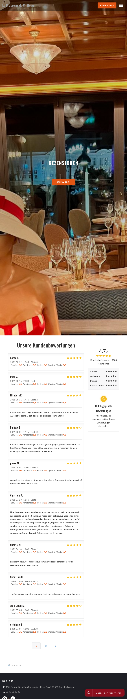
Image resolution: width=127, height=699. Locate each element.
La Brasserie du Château (18, 5)
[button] (121, 5)
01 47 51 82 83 (13, 691)
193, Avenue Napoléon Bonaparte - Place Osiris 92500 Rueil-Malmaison (40, 687)
